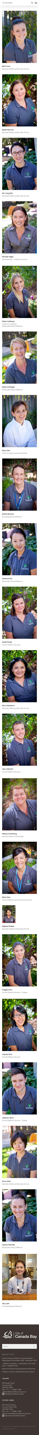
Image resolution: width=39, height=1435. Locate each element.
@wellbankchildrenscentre (13, 1394)
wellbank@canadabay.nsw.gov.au (14, 1392)
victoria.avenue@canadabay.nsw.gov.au (16, 1413)
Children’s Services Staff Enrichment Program (18, 1372)
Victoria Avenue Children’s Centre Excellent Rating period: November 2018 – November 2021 (19, 1359)
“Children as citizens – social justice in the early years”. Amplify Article (18, 1364)
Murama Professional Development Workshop (18, 1369)
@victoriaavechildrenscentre (13, 1416)
